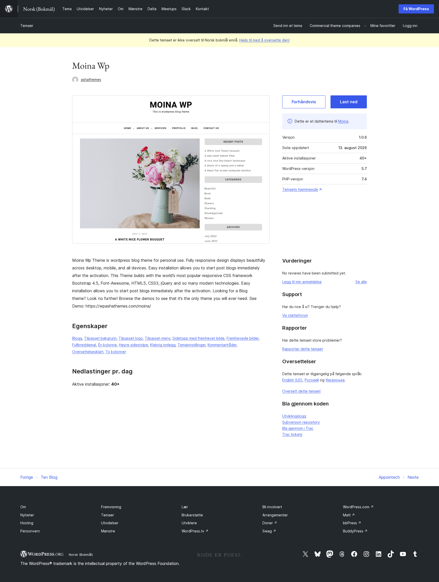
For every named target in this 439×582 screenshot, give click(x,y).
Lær (185, 507)
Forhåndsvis (304, 101)
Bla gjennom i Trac (297, 428)
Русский (312, 380)
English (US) (292, 380)
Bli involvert (272, 507)
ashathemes (91, 79)
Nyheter (27, 515)
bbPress (352, 523)
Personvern (30, 531)
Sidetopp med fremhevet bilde (199, 338)
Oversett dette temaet (301, 391)
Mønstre (108, 531)
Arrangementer (275, 515)
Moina (343, 121)
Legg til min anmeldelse (302, 282)
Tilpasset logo (131, 338)
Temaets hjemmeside (300, 189)
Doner (269, 523)
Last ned (348, 101)
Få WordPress (416, 9)
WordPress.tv (195, 531)
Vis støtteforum (295, 315)
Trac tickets (292, 434)
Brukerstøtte (192, 515)
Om (23, 507)
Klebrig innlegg (163, 345)
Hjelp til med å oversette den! (264, 40)
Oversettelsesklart (87, 352)
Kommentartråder (222, 345)
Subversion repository (301, 422)
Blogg (77, 338)
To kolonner (115, 352)
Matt (349, 515)
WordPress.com (358, 507)
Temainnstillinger (192, 345)
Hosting (26, 523)
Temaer (26, 25)
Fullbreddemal (84, 345)
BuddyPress (355, 531)
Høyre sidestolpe (133, 345)
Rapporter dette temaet (302, 349)
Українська (334, 380)
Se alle (361, 282)
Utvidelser (109, 523)
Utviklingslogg (294, 416)
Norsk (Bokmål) (81, 554)
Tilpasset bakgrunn (100, 338)
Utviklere (189, 523)
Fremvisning (111, 507)
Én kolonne (107, 345)
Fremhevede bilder (243, 338)
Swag (269, 531)
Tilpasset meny (157, 338)
